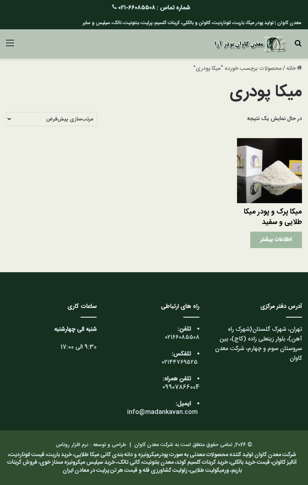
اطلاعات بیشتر (276, 240)
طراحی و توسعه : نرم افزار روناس (91, 444)
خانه (291, 68)
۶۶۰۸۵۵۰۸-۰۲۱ (137, 8)
